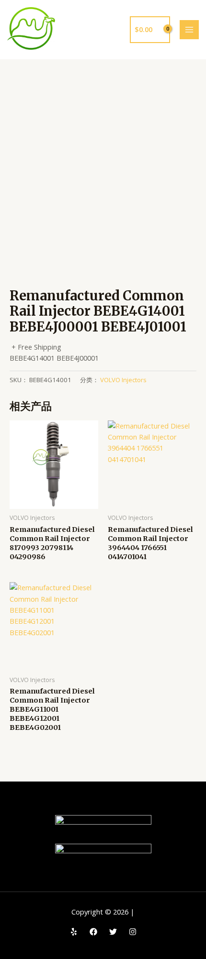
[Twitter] (113, 932)
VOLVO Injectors (123, 379)
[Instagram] (133, 932)
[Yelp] (74, 932)
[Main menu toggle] (189, 29)
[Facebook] (93, 932)
